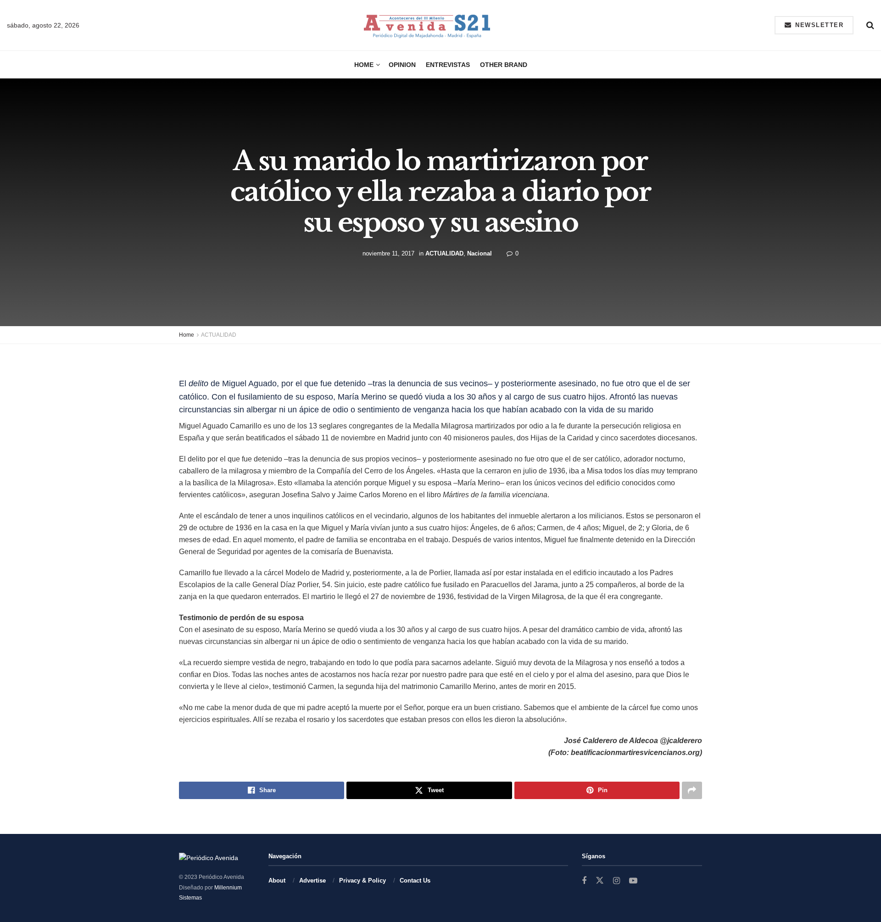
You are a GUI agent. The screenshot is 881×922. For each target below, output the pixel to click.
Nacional (479, 253)
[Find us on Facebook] (584, 881)
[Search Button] (870, 25)
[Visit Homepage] (427, 25)
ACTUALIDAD (444, 253)
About (276, 880)
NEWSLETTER (818, 25)
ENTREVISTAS (448, 64)
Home (364, 64)
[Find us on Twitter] (600, 880)
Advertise (312, 880)
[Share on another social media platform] (692, 790)
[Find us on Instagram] (616, 881)
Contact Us (415, 880)
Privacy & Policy (362, 880)
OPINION (402, 64)
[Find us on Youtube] (633, 881)
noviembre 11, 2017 (388, 253)
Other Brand (503, 64)
